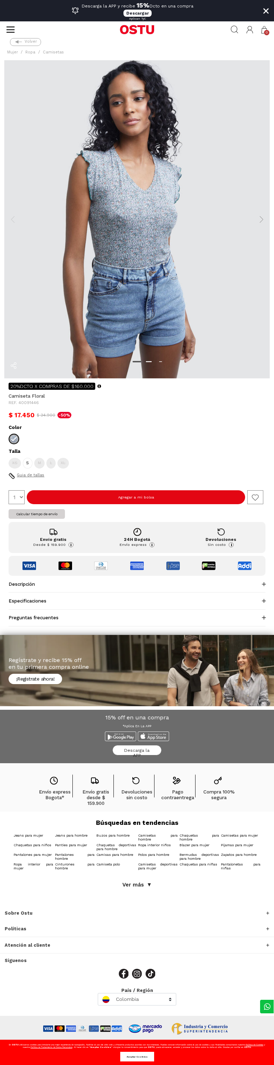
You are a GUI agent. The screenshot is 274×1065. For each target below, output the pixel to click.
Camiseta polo (108, 864)
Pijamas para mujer (237, 845)
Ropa (30, 52)
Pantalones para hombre (75, 856)
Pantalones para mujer (33, 855)
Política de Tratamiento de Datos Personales (51, 1047)
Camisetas (53, 52)
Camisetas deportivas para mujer (158, 866)
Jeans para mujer (28, 835)
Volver (31, 41)
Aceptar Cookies (137, 1056)
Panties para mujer (71, 845)
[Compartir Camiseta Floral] (14, 365)
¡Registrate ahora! (35, 679)
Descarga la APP (136, 751)
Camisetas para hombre (158, 837)
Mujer (12, 52)
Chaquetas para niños (32, 845)
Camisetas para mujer (239, 835)
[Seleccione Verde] (14, 439)
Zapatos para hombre (239, 855)
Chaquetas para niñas (198, 864)
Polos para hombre (153, 855)
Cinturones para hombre (75, 866)
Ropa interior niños (154, 845)
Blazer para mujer (194, 845)
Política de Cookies (254, 1044)
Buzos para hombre (113, 835)
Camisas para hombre (114, 855)
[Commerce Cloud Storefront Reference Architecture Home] (137, 29)
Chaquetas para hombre (199, 837)
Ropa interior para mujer (33, 866)
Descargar (137, 13)
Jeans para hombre (71, 835)
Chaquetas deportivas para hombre (116, 847)
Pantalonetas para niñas (240, 866)
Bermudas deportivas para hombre (199, 856)
